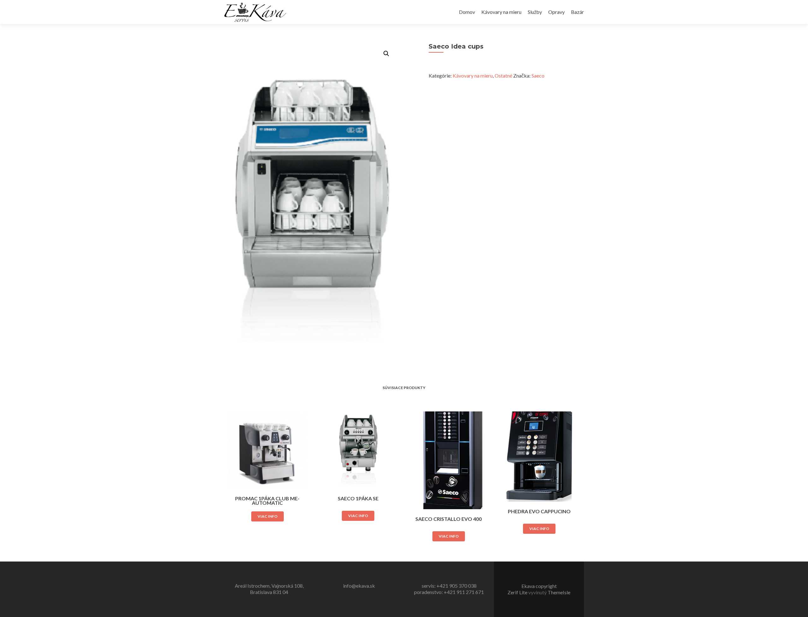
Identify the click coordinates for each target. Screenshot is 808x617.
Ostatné (503, 76)
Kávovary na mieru (501, 12)
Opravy (556, 12)
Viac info (267, 516)
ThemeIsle (559, 592)
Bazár (577, 12)
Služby (535, 12)
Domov (467, 12)
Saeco (538, 76)
